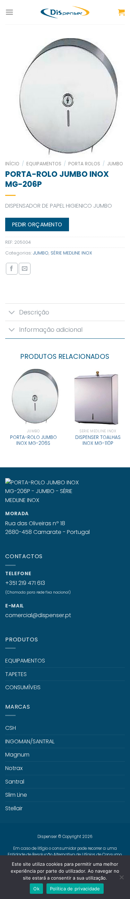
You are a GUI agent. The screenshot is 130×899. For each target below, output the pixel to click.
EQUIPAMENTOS (43, 164)
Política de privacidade (75, 888)
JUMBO (115, 164)
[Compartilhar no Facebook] (12, 269)
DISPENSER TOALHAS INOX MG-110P (98, 440)
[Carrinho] (121, 12)
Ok (36, 888)
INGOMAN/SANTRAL (29, 741)
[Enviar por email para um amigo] (25, 269)
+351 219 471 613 (25, 583)
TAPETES (16, 674)
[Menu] (9, 11)
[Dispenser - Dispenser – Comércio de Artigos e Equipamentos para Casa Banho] (65, 12)
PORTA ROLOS (84, 164)
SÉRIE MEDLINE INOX (71, 253)
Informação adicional (51, 330)
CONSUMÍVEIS (23, 687)
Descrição (34, 312)
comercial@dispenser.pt (38, 615)
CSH (10, 728)
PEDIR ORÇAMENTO (37, 224)
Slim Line (16, 795)
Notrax (14, 768)
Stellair (14, 808)
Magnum (17, 755)
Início (12, 164)
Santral (14, 782)
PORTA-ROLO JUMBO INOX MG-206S (33, 440)
